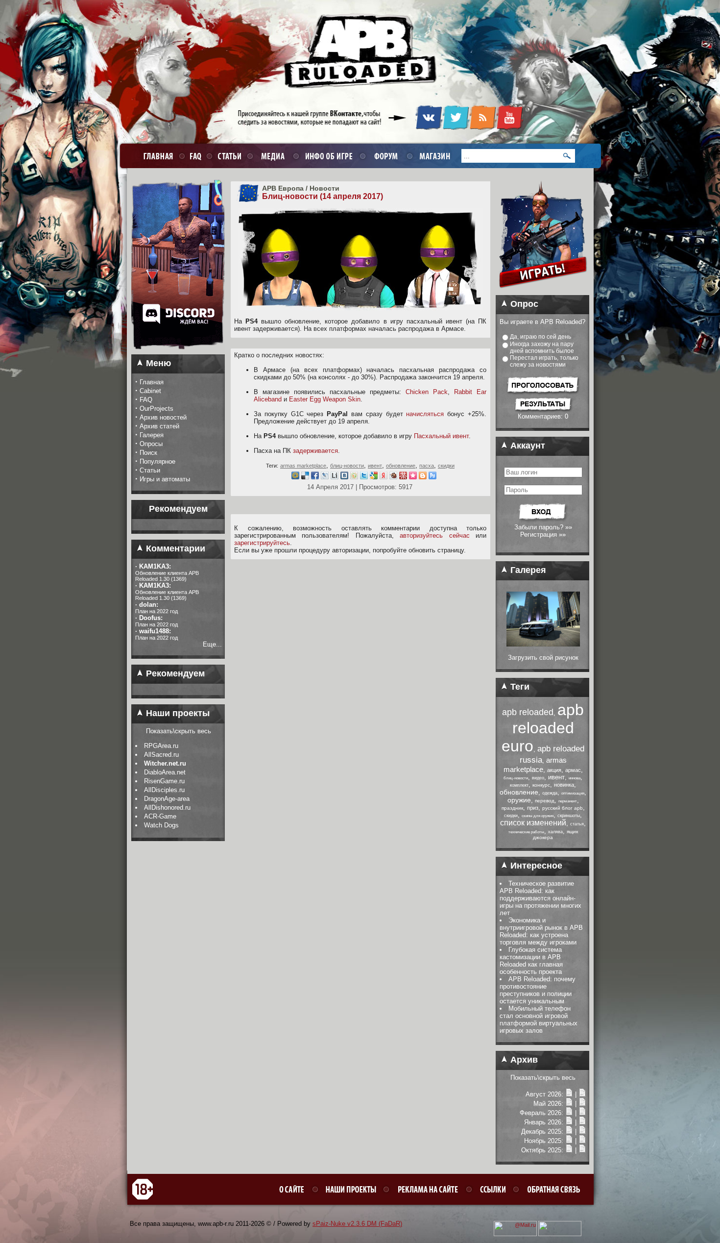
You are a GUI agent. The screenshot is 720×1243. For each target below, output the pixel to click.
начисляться (425, 414)
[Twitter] (455, 127)
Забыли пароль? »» (543, 527)
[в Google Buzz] (374, 477)
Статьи (150, 470)
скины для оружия (537, 816)
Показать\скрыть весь (178, 731)
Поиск (148, 452)
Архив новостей (163, 417)
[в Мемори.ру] (413, 477)
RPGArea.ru (161, 745)
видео (538, 777)
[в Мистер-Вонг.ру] (403, 477)
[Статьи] (582, 1094)
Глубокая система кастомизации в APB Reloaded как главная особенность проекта (531, 960)
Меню (157, 363)
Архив (523, 1060)
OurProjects (156, 408)
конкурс (541, 785)
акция (554, 770)
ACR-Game (160, 816)
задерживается (315, 450)
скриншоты (568, 815)
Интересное (535, 865)
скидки (446, 466)
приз (532, 808)
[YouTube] (509, 127)
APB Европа (283, 188)
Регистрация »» (543, 534)
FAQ (146, 399)
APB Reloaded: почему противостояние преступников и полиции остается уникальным (538, 990)
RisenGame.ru (164, 781)
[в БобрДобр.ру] (393, 477)
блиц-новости (347, 466)
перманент (567, 801)
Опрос (523, 304)
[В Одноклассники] (354, 477)
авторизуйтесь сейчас (434, 535)
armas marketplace (303, 466)
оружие (519, 800)
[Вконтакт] (344, 477)
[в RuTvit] (432, 477)
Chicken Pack (427, 392)
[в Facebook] (315, 477)
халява (555, 831)
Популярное (157, 461)
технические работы (526, 832)
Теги (518, 687)
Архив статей (159, 426)
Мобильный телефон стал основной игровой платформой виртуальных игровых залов (538, 1019)
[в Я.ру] (383, 477)
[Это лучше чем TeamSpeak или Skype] (178, 352)
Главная (152, 382)
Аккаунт (526, 445)
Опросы (151, 443)
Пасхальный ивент (441, 436)
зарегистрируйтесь (262, 543)
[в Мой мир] (295, 477)
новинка (564, 785)
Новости (324, 188)
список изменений (533, 823)
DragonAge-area (167, 798)
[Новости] (569, 1094)
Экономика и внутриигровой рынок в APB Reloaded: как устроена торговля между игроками (541, 931)
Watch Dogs (161, 825)
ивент (375, 466)
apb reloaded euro (543, 728)
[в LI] (334, 477)
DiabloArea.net (165, 772)
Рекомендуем (174, 673)
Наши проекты (177, 713)
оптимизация (572, 793)
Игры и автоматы (165, 479)
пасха (426, 466)
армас (573, 770)
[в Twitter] (364, 477)
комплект (519, 785)
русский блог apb (562, 808)
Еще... (212, 644)
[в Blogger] (423, 477)
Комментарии (174, 548)
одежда (549, 793)
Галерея (152, 435)
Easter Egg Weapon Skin (324, 399)
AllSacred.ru (161, 754)
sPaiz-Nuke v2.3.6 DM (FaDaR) (357, 1223)
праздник (512, 808)
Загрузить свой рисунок (543, 657)
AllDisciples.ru (164, 790)
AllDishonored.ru (167, 807)
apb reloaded (527, 712)
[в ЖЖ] (325, 477)
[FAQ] (194, 156)
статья (577, 823)
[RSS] (482, 127)
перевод (544, 800)
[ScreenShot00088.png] (543, 644)
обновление (400, 466)
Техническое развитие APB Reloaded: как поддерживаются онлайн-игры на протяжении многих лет (540, 898)
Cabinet (150, 391)
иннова (574, 778)
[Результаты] (543, 410)
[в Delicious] (305, 477)
